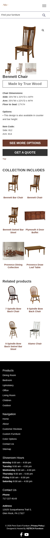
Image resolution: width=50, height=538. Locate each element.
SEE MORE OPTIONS (25, 143)
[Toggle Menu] (44, 5)
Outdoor (7, 405)
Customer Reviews (12, 429)
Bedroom (7, 380)
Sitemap (7, 449)
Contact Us (8, 444)
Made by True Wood (25, 84)
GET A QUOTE (25, 152)
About (6, 424)
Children (7, 400)
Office (6, 390)
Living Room (9, 395)
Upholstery (8, 385)
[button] (43, 30)
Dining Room (9, 375)
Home (6, 419)
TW (4, 159)
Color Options (10, 439)
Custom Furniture (11, 434)
